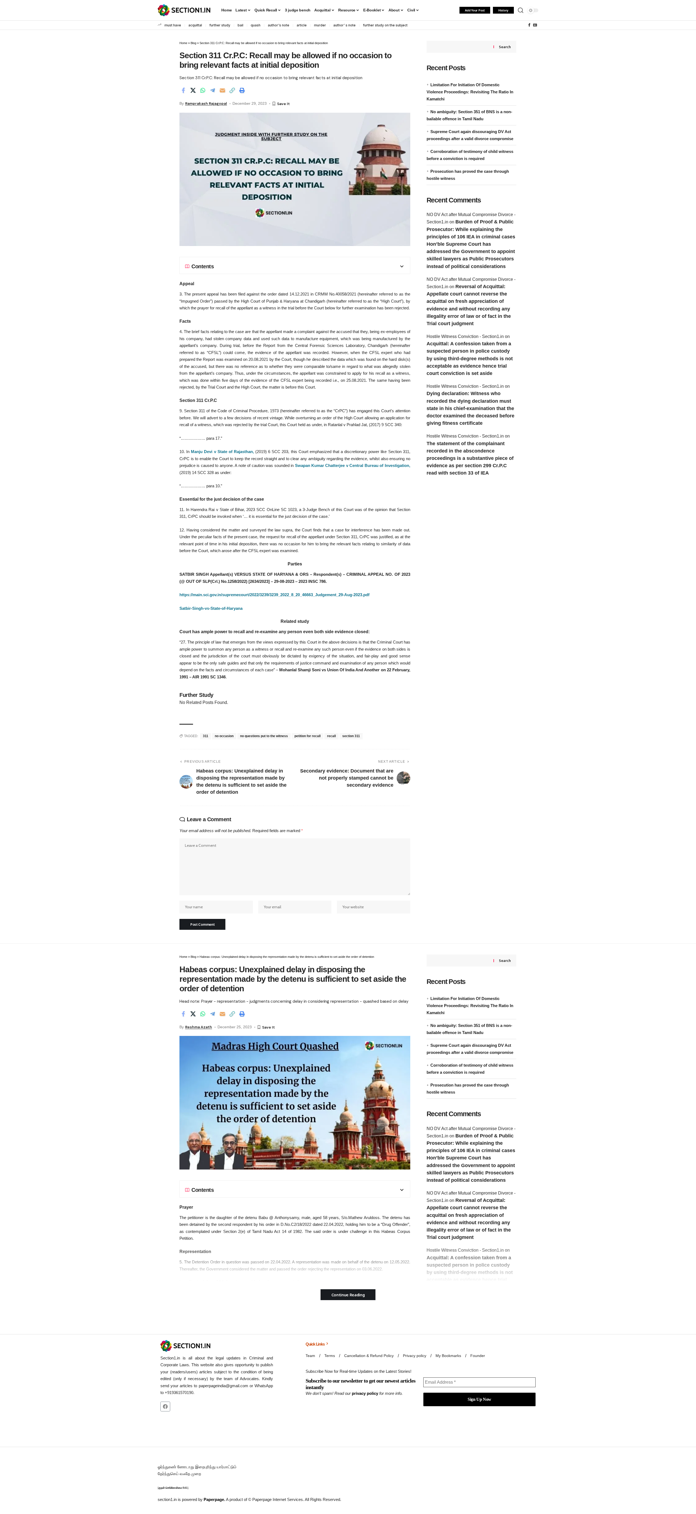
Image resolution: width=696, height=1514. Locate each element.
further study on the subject (385, 25)
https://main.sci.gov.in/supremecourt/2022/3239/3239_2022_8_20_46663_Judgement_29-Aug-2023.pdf (274, 594)
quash (255, 25)
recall (331, 736)
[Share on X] (193, 90)
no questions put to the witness (264, 736)
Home (183, 43)
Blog (193, 43)
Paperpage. (214, 1499)
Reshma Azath (198, 1026)
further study (219, 25)
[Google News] (535, 25)
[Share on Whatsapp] (203, 90)
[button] (520, 10)
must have (172, 25)
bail (240, 25)
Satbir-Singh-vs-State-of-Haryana (211, 608)
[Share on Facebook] (183, 90)
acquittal (195, 25)
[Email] (222, 90)
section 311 (351, 736)
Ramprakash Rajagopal (206, 103)
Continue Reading (348, 1294)
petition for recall (307, 736)
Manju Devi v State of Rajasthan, (222, 451)
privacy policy (365, 1393)
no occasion (224, 736)
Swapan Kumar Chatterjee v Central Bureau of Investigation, (352, 465)
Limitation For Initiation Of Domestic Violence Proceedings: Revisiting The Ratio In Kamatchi (470, 91)
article (302, 25)
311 (205, 736)
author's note (278, 25)
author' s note (344, 25)
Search (505, 46)
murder (320, 25)
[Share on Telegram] (212, 90)
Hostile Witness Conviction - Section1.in (465, 336)
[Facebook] (529, 25)
